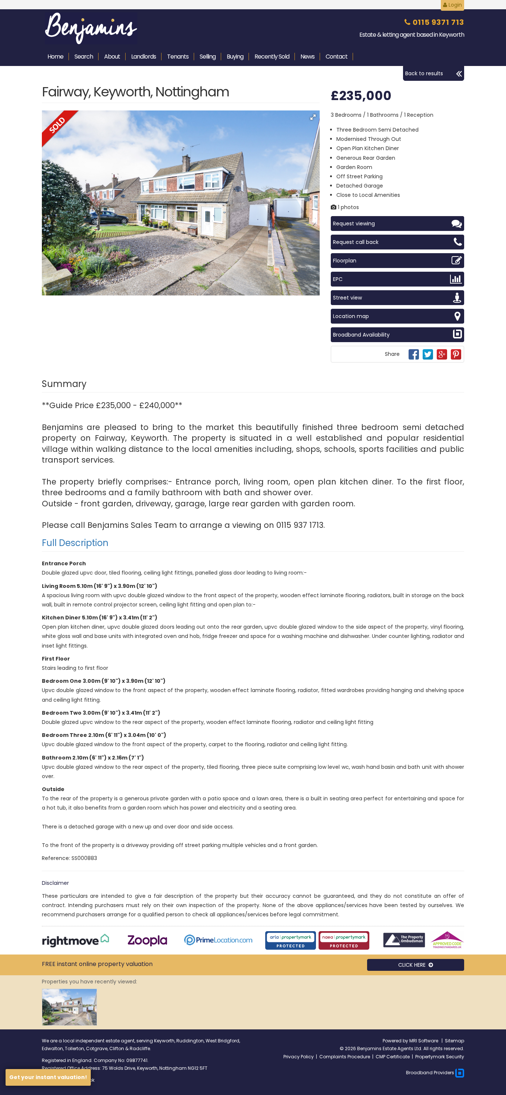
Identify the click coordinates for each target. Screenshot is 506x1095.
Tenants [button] (178, 56)
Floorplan (344, 260)
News (307, 56)
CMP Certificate (393, 1056)
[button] (313, 117)
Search (83, 56)
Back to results (424, 73)
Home (55, 56)
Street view (347, 297)
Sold (271, 56)
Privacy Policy (298, 1056)
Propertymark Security (439, 1056)
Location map (351, 316)
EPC (338, 279)
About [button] (112, 56)
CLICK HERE (413, 965)
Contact (336, 56)
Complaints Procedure (344, 1056)
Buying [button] (235, 56)
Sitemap (454, 1041)
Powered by (396, 1041)
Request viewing (354, 223)
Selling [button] (208, 56)
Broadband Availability (361, 334)
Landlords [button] (143, 56)
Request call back (356, 242)
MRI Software (424, 1041)
